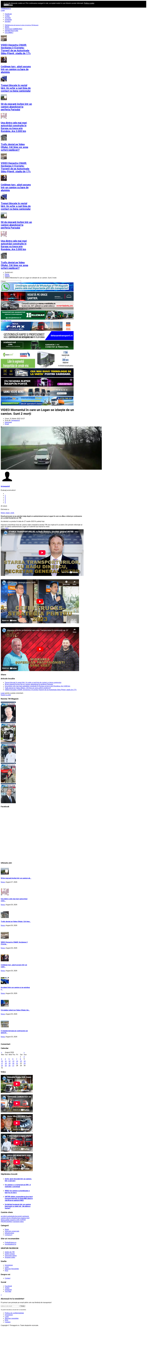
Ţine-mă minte (10, 1339)
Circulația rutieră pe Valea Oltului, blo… (15, 1010)
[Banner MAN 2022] (37, 300)
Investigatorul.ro (10, 1244)
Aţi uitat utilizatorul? (12, 1349)
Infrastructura (9, 1233)
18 (6, 1063)
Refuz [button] (11, 5)
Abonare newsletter (12, 1318)
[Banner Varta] (37, 377)
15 (21, 1061)
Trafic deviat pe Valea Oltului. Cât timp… (16, 921)
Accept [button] (6, 5)
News (3, 882)
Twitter (7, 16)
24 (2, 1065)
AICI (6, 528)
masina (23, 1218)
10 (2, 1061)
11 (6, 1061)
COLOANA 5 (9, 33)
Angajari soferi (10, 1257)
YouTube (8, 18)
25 (6, 1065)
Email (7, 424)
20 (13, 1063)
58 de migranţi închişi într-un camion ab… (16, 878)
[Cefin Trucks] (6, 321)
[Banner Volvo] (37, 395)
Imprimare (8, 422)
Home (21, 25)
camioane (25, 1216)
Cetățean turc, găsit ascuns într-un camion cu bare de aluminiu (16, 147)
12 (9, 1061)
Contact (7, 1278)
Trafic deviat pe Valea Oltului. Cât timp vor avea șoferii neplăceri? (14, 107)
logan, (8, 513)
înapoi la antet (6, 695)
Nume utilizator (7, 1331)
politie (7, 1220)
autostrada (11, 1216)
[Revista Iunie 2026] (8, 741)
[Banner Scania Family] (37, 386)
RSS (6, 1270)
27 (13, 1065)
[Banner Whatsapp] (37, 291)
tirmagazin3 (15, 420)
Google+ (8, 21)
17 (2, 1063)
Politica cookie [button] (89, 3)
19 (9, 1063)
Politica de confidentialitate (14, 1313)
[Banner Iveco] (37, 349)
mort (27, 1218)
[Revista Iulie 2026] (8, 721)
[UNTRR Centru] (37, 309)
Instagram (8, 20)
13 (13, 1061)
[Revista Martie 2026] (8, 803)
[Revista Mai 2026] (8, 762)
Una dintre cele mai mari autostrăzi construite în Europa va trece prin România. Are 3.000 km (14, 86)
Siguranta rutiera (11, 1255)
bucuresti (18, 1216)
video (22, 1221)
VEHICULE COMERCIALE (13, 29)
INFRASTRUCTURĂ (11, 31)
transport (16, 1221)
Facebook (8, 14)
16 (25, 1061)
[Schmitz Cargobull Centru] (37, 367)
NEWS (7, 27)
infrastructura (16, 1218)
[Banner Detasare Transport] (37, 339)
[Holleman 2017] (37, 319)
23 (25, 1063)
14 (17, 1061)
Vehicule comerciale (12, 1231)
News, (3, 513)
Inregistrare (9, 1265)
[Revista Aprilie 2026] (8, 782)
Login (3, 10)
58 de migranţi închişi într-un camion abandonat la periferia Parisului (16, 66)
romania (13, 1220)
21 (17, 1063)
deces (8, 1218)
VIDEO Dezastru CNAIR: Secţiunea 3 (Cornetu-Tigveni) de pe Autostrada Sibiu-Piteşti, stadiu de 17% (16, 127)
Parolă (4, 1335)
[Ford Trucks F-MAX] (37, 330)
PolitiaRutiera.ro (10, 1242)
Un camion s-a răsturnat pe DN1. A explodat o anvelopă (18, 1186)
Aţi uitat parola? (10, 1347)
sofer (18, 1220)
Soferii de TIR (10, 1252)
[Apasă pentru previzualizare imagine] (51, 469)
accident (4, 1216)
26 (9, 1065)
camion (3, 1218)
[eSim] (37, 405)
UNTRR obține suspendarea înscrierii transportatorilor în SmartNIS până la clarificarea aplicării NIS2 (19, 1198)
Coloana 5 (8, 1235)
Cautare (7, 1322)
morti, (12, 513)
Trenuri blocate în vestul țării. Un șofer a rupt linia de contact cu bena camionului (16, 48)
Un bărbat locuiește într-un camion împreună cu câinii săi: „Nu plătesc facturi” (18, 1206)
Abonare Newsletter (12, 1269)
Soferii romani (10, 1254)
